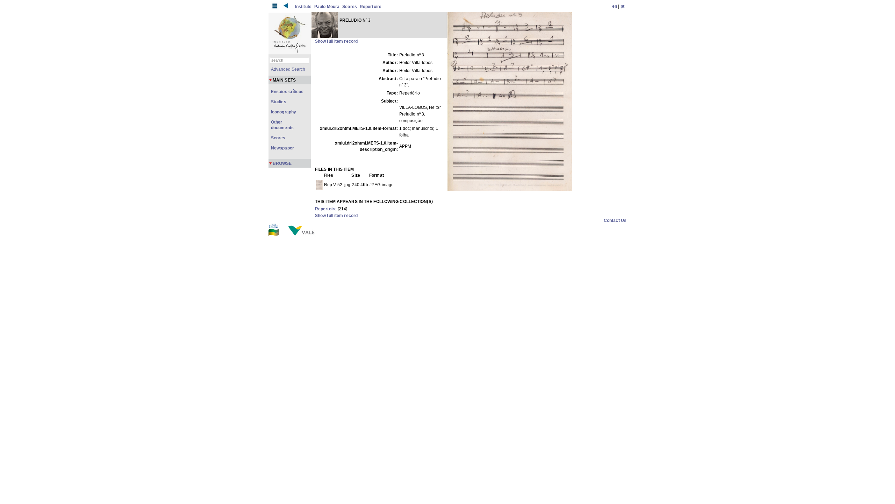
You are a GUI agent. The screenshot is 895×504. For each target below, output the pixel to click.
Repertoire (370, 6)
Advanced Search (288, 69)
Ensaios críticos (287, 91)
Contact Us (615, 220)
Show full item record (336, 41)
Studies (278, 101)
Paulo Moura (326, 6)
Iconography (283, 112)
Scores (349, 6)
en (614, 6)
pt (622, 6)
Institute (303, 6)
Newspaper (282, 148)
